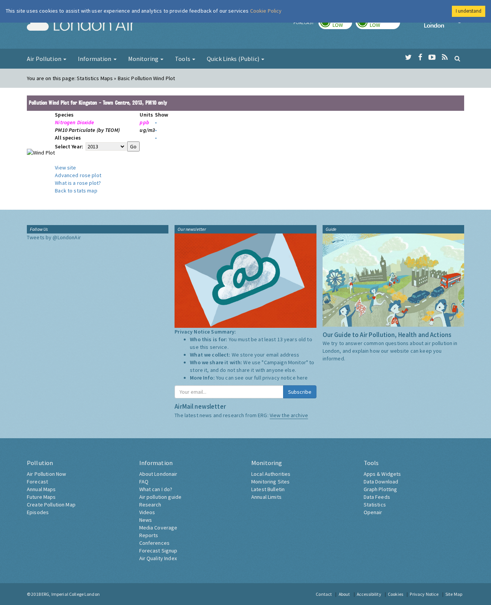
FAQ (143, 481)
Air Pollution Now (46, 473)
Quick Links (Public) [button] (233, 58)
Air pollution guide (160, 496)
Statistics (375, 504)
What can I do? (156, 489)
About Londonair (158, 473)
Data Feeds (377, 496)
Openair (373, 512)
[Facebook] (420, 57)
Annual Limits (266, 496)
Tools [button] (183, 58)
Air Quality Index (158, 558)
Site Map (453, 594)
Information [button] (95, 58)
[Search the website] (457, 58)
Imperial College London (444, 25)
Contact (324, 594)
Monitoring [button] (144, 58)
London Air (81, 25)
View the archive (289, 415)
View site (65, 167)
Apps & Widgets (382, 473)
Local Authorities (270, 473)
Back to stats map (76, 190)
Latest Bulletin (268, 489)
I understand (468, 11)
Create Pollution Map (51, 504)
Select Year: (69, 146)
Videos (147, 512)
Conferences (154, 542)
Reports (148, 535)
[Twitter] (408, 57)
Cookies (395, 594)
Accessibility (369, 594)
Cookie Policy (266, 10)
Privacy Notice (424, 594)
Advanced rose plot (78, 175)
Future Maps (41, 496)
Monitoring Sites (270, 481)
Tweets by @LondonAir (54, 237)
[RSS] (445, 57)
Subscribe (299, 391)
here (302, 377)
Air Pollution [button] (45, 58)
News (145, 519)
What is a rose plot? (78, 182)
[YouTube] (432, 57)
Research (150, 504)
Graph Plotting (380, 489)
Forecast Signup (158, 550)
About (344, 594)
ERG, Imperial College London (70, 594)
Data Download (381, 481)
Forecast (37, 481)
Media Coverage (158, 527)
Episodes (38, 512)
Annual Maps (41, 489)
